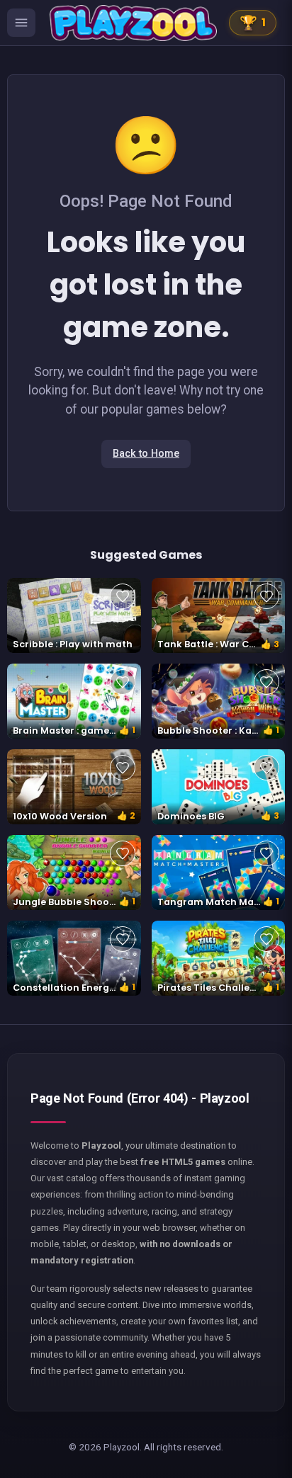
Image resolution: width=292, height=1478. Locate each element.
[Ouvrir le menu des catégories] (21, 22)
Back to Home (146, 454)
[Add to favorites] (122, 596)
